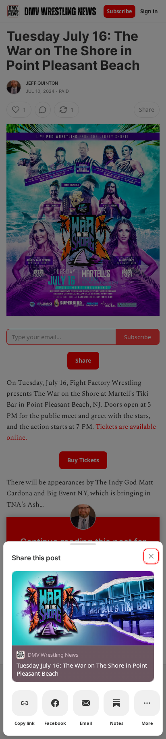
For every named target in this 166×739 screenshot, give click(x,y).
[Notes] (116, 703)
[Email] (86, 703)
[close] (151, 556)
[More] (147, 703)
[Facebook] (55, 703)
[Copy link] (24, 703)
